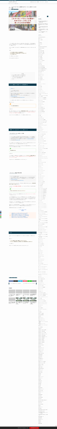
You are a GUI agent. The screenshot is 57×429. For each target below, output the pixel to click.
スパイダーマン (40, 155)
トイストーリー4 (41, 167)
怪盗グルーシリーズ (41, 365)
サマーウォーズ (40, 130)
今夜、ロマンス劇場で (41, 313)
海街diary (40, 379)
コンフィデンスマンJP (41, 118)
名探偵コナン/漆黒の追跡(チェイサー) (43, 336)
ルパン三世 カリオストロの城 (42, 292)
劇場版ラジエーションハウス (42, 323)
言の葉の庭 (40, 408)
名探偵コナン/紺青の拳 (41, 339)
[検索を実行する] (47, 16)
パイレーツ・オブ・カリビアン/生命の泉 (43, 222)
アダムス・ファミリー (41, 75)
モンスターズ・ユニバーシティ (42, 284)
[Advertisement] (23, 36)
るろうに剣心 (40, 64)
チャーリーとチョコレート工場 (42, 162)
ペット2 (40, 249)
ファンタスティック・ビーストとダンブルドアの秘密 (43, 232)
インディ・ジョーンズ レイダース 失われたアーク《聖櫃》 (43, 95)
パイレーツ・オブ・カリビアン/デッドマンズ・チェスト (43, 215)
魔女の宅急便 (40, 423)
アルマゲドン (40, 85)
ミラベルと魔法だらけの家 (14, 277)
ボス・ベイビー (40, 253)
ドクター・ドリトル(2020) (42, 181)
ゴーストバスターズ (41, 129)
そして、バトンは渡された (42, 60)
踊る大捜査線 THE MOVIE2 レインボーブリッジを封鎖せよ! (43, 412)
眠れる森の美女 (40, 387)
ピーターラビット (41, 225)
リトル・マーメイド (41, 288)
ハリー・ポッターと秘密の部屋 (42, 195)
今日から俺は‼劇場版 (41, 314)
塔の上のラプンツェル (41, 347)
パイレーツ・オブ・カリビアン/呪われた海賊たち (43, 219)
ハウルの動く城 (40, 185)
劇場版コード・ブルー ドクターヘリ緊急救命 (43, 322)
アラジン (40, 82)
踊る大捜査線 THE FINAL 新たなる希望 (43, 409)
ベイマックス (40, 246)
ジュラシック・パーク (41, 142)
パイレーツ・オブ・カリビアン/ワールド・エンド (43, 217)
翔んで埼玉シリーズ (41, 401)
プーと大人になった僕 (41, 245)
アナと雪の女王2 (41, 78)
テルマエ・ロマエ (41, 163)
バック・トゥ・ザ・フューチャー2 (42, 206)
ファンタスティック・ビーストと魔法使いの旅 (43, 234)
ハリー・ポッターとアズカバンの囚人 (43, 188)
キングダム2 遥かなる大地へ (42, 108)
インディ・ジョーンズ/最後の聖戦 (42, 97)
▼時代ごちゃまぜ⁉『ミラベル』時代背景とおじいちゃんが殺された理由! (20, 215)
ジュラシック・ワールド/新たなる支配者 (43, 148)
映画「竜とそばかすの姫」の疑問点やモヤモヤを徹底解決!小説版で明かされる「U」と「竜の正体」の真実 (43, 22)
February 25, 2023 (21, 180)
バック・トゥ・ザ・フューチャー (42, 203)
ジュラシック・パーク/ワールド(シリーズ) (43, 144)
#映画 (11, 88)
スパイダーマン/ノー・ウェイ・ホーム (43, 156)
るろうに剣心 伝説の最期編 (42, 67)
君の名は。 (40, 346)
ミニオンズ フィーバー (41, 277)
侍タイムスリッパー (41, 317)
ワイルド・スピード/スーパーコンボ (43, 303)
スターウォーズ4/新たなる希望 (42, 152)
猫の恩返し (40, 383)
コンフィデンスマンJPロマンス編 (42, 122)
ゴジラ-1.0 (40, 126)
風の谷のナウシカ (41, 419)
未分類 (39, 375)
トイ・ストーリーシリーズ (42, 170)
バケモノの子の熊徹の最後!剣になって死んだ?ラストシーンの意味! (42, 32)
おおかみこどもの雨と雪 (41, 53)
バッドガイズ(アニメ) (41, 210)
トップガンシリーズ (41, 177)
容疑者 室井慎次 (40, 354)
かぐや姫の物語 (40, 57)
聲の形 (39, 405)
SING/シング (40, 49)
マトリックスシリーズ (41, 260)
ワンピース (40, 306)
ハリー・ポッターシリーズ (42, 199)
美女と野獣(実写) (41, 397)
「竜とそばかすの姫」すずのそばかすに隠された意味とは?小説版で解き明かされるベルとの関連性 (43, 27)
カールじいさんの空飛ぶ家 (42, 101)
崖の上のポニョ (40, 357)
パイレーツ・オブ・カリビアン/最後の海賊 (43, 221)
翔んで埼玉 (40, 398)
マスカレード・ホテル (41, 256)
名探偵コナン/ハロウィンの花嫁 (42, 332)
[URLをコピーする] (34, 281)
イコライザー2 (40, 89)
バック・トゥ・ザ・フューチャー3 (42, 207)
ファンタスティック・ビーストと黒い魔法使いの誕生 (43, 236)
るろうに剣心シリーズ (41, 71)
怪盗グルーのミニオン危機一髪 (42, 361)
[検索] (47, 0)
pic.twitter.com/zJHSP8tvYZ (30, 138)
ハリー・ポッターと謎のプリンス (42, 196)
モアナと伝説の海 (41, 281)
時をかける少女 (40, 372)
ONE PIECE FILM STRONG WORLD (43, 46)
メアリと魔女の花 (41, 280)
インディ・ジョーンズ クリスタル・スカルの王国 (43, 93)
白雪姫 (39, 386)
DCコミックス (40, 38)
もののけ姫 (40, 63)
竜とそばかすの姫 (41, 390)
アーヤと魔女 (40, 86)
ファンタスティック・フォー (42, 238)
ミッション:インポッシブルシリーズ (43, 266)
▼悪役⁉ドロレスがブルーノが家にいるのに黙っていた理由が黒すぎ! (19, 217)
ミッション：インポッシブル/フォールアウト (43, 269)
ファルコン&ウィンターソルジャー (42, 229)
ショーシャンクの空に (41, 135)
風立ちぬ (40, 420)
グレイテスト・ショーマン (42, 112)
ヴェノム (40, 310)
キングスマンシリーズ (41, 104)
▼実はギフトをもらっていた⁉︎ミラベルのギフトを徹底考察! (18, 216)
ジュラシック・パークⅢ (41, 145)
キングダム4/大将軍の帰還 (42, 111)
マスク (39, 257)
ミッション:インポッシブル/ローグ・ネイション (43, 265)
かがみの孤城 (40, 56)
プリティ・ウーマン (41, 242)
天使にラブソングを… (41, 350)
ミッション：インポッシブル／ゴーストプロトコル (43, 274)
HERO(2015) (40, 42)
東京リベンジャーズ (41, 376)
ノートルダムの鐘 (41, 184)
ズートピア (40, 159)
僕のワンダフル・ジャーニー (42, 320)
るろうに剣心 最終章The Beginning (42, 68)
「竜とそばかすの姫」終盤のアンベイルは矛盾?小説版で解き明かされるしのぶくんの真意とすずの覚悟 (43, 30)
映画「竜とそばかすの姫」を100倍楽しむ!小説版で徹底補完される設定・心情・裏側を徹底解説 (43, 24)
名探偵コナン (40, 328)
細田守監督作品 (40, 394)
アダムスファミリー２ (41, 74)
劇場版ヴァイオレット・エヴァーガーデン (43, 325)
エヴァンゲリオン (41, 100)
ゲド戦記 (40, 115)
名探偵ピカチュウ (41, 343)
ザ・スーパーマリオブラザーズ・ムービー (43, 132)
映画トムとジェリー (41, 369)
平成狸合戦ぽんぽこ (41, 358)
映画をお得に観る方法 (41, 368)
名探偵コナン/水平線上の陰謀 (42, 335)
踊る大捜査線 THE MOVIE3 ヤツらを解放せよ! (43, 414)
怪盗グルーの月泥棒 (41, 364)
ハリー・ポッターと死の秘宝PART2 (43, 192)
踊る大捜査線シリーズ (41, 416)
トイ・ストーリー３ (41, 173)
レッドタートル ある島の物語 (42, 295)
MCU (39, 45)
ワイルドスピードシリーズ (42, 299)
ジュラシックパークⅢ (41, 139)
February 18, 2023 (22, 97)
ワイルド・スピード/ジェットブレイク (43, 302)
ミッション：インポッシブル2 (42, 271)
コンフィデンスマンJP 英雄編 (42, 119)
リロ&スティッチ (41, 291)
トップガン (40, 174)
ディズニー (11, 277)
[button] (11, 281)
